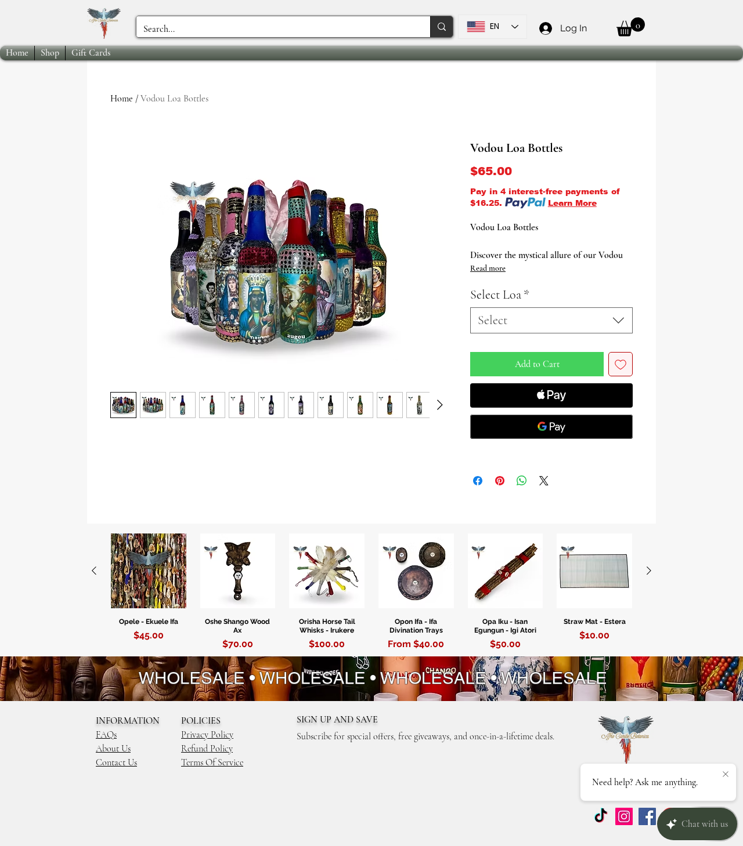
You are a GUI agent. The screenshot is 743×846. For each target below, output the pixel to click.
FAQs (106, 734)
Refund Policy (207, 748)
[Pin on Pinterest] (500, 481)
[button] (630, 27)
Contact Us (116, 762)
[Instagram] (624, 816)
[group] (371, 594)
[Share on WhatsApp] (522, 481)
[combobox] (551, 320)
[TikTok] (600, 816)
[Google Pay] (551, 427)
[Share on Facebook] (478, 481)
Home (121, 98)
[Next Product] (649, 571)
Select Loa (499, 294)
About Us (113, 748)
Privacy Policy (207, 734)
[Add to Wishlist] (620, 364)
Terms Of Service (212, 762)
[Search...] (441, 26)
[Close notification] (725, 774)
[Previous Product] (94, 571)
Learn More (572, 203)
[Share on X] (544, 481)
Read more (488, 268)
